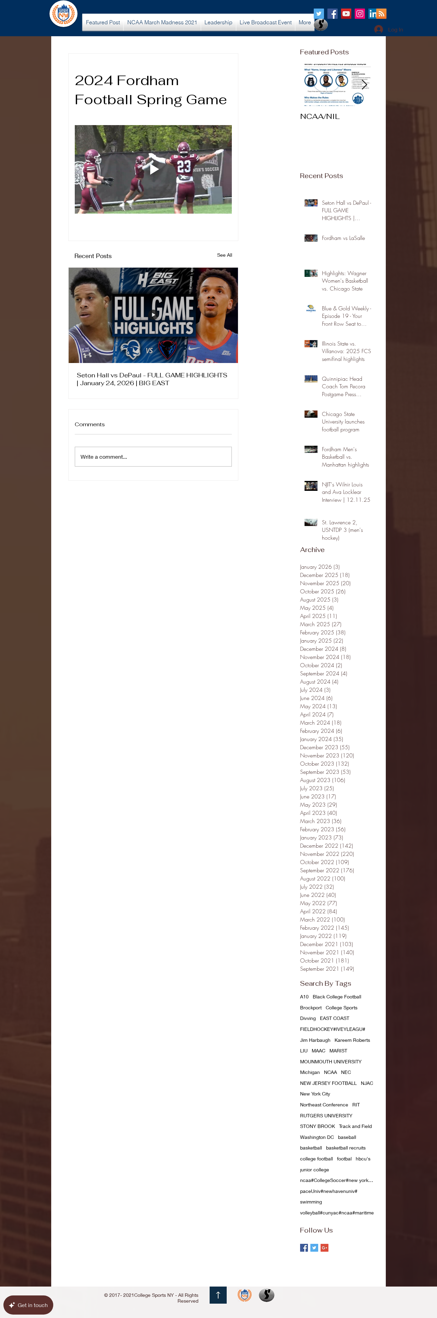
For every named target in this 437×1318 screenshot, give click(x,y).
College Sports (341, 1007)
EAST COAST (334, 1018)
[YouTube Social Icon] (346, 14)
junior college (314, 1169)
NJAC (367, 1083)
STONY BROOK (317, 1126)
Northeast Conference (324, 1104)
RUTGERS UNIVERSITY (326, 1115)
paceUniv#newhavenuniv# (328, 1191)
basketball (311, 1148)
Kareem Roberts (352, 1040)
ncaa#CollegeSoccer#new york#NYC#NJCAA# (337, 1180)
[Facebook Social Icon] (332, 14)
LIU (304, 1050)
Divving (308, 1018)
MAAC (318, 1050)
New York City (315, 1094)
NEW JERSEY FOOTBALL (328, 1083)
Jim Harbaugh (315, 1040)
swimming (311, 1202)
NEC (346, 1072)
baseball (347, 1137)
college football (316, 1158)
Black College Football (337, 996)
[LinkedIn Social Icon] (373, 14)
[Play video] (153, 169)
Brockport (311, 1007)
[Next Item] (364, 85)
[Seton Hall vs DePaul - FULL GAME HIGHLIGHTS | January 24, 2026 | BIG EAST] (153, 315)
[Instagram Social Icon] (360, 14)
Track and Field (355, 1126)
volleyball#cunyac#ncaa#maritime (337, 1212)
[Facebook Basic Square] (304, 1248)
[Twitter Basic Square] (314, 1248)
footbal (344, 1158)
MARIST (338, 1050)
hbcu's (363, 1158)
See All (224, 255)
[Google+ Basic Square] (324, 1248)
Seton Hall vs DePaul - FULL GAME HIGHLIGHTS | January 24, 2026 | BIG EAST (152, 379)
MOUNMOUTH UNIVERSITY (331, 1061)
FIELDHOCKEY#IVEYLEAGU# (332, 1029)
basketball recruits (346, 1148)
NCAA (330, 1072)
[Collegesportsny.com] (319, 14)
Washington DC (317, 1137)
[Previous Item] (311, 85)
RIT (356, 1104)
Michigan (310, 1072)
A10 (304, 996)
